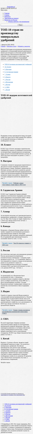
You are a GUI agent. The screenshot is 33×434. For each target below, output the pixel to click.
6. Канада (7, 77)
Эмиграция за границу (11, 18)
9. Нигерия (7, 69)
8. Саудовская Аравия (11, 72)
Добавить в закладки (24, 46)
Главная (6, 13)
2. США (7, 87)
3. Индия (7, 84)
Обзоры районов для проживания (18, 21)
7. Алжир (7, 74)
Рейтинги (7, 16)
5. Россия (7, 79)
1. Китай (7, 90)
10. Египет (7, 67)
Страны (6, 15)
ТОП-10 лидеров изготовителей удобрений (18, 64)
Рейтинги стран (11, 46)
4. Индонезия (8, 82)
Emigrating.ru (11, 6)
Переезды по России (10, 20)
